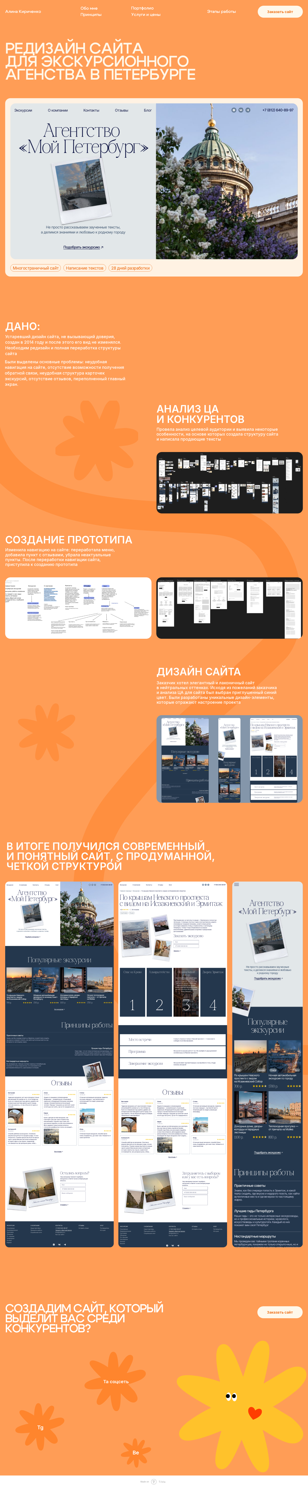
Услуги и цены (146, 15)
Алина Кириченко (23, 12)
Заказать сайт (280, 11)
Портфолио (142, 8)
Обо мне (89, 8)
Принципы (91, 15)
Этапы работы (221, 12)
